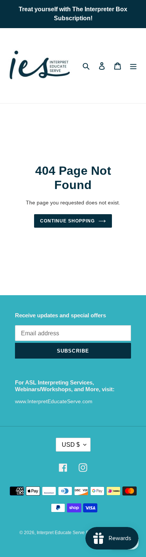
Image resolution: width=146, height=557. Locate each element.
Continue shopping (67, 221)
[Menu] (133, 66)
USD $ (71, 444)
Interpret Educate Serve (61, 532)
